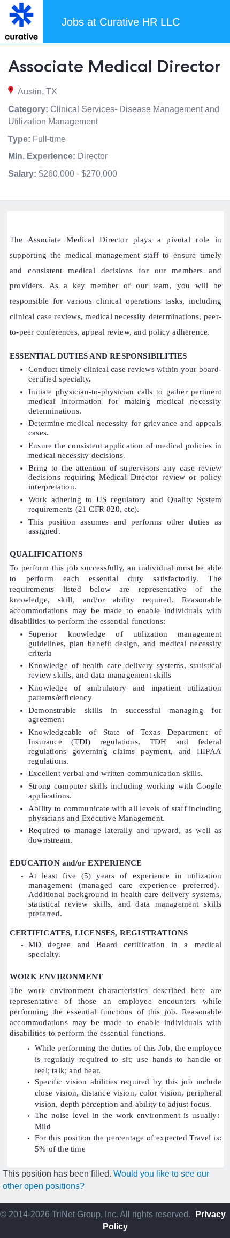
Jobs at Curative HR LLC (121, 22)
